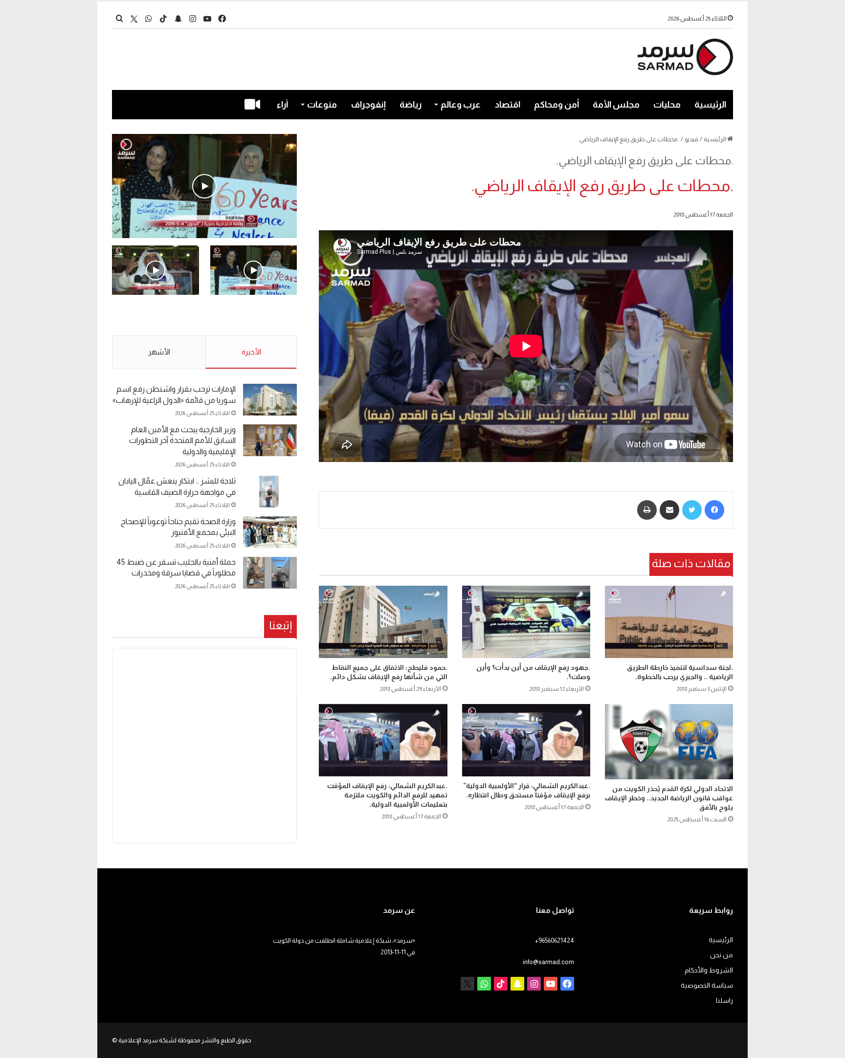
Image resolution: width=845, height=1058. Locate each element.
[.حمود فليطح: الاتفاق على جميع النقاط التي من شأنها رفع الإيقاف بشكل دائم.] (383, 622)
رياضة (411, 105)
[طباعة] (647, 510)
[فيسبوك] (714, 510)
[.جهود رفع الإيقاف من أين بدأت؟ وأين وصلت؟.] (526, 622)
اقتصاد (507, 105)
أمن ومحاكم (556, 105)
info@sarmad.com (548, 962)
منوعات (322, 105)
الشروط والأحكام (709, 970)
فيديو (691, 139)
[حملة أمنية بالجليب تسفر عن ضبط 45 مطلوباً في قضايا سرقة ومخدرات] (270, 573)
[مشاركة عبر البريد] (669, 510)
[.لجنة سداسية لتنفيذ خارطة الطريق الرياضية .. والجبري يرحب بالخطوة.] (669, 622)
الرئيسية (710, 105)
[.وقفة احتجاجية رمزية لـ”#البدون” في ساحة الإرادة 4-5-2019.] (204, 186)
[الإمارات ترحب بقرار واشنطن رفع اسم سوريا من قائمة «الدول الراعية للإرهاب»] (270, 400)
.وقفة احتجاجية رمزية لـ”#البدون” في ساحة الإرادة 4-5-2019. (254, 316)
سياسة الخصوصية (707, 985)
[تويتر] (692, 510)
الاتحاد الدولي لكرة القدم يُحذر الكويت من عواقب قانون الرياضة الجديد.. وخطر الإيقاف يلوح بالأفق (669, 798)
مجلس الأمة (616, 105)
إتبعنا (280, 625)
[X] (134, 18)
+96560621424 (554, 940)
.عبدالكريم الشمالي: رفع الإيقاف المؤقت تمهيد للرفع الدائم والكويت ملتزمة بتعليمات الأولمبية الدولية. (387, 795)
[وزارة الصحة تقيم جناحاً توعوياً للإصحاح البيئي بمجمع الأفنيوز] (270, 532)
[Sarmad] (685, 57)
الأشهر (159, 352)
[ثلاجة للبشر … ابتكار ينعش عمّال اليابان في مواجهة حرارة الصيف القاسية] (270, 491)
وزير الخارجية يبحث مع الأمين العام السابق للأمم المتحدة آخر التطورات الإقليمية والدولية (182, 440)
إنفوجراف (368, 105)
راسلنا (724, 1000)
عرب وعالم (461, 105)
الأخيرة (251, 352)
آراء (282, 105)
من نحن (721, 955)
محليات (667, 105)
